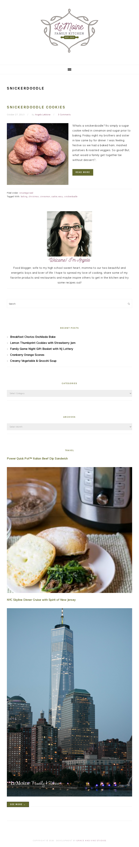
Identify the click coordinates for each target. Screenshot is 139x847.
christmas (34, 196)
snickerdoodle (70, 196)
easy (60, 196)
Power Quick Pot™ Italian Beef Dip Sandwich (37, 458)
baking (24, 196)
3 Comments (64, 114)
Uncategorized (26, 193)
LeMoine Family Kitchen (69, 31)
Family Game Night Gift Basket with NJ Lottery (41, 348)
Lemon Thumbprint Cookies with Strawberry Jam (42, 343)
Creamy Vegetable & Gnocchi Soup (33, 360)
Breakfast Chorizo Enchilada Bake (33, 337)
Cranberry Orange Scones (27, 354)
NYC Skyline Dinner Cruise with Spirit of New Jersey (41, 599)
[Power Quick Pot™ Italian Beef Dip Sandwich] (69, 530)
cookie (54, 196)
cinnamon (45, 196)
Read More (83, 172)
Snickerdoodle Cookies (36, 107)
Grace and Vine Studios (91, 841)
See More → (18, 804)
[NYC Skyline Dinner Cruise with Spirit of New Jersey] (69, 703)
